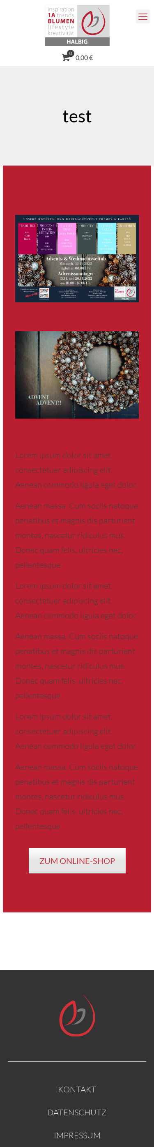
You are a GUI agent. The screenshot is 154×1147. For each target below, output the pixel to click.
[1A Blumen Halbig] (77, 24)
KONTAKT (77, 1089)
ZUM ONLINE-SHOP (77, 861)
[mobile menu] (143, 16)
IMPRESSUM (77, 1135)
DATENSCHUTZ (77, 1112)
